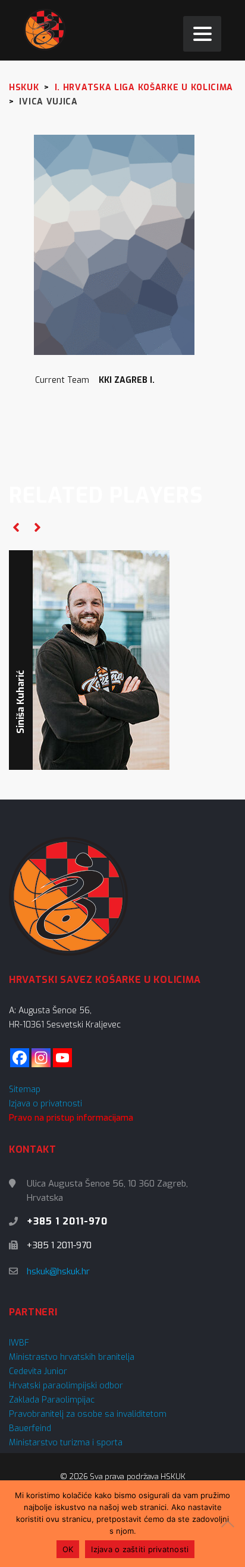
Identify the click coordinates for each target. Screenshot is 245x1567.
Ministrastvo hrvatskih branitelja (71, 1357)
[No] (230, 1524)
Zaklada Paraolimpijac (52, 1400)
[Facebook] (19, 1057)
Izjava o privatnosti (45, 1103)
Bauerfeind (30, 1428)
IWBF (19, 1343)
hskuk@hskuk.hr (58, 1271)
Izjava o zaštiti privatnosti (140, 1549)
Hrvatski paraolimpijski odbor (66, 1385)
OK (68, 1549)
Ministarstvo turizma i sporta (65, 1442)
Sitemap (24, 1089)
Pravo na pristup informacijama (71, 1118)
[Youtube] (62, 1057)
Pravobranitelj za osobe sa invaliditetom (88, 1414)
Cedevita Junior (38, 1371)
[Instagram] (41, 1057)
